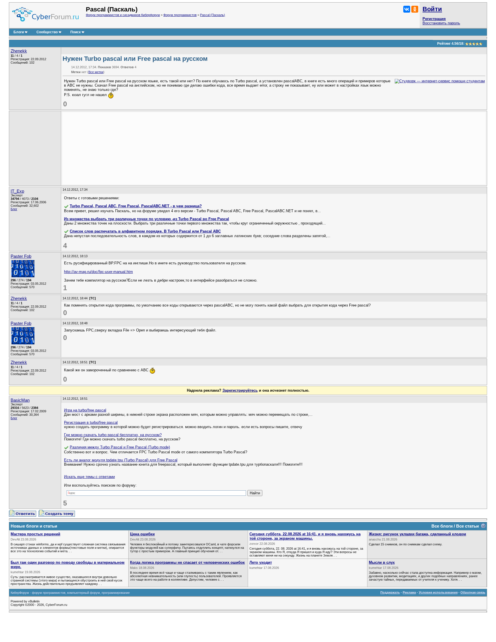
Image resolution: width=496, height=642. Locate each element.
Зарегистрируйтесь (240, 390)
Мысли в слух (382, 562)
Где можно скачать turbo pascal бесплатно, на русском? (113, 435)
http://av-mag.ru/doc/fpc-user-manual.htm (98, 272)
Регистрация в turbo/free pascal (91, 422)
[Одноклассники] (414, 9)
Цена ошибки (142, 534)
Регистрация (434, 19)
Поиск (75, 32)
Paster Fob (21, 256)
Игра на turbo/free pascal (85, 410)
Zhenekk (19, 51)
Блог (14, 209)
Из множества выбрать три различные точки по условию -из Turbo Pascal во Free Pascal (146, 219)
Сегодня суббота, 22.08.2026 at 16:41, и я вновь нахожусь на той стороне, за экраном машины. (305, 536)
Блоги (18, 32)
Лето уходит (260, 562)
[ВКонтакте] (406, 9)
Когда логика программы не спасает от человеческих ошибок (187, 562)
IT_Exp (17, 191)
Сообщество (47, 32)
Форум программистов (180, 15)
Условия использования (438, 592)
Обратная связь (472, 592)
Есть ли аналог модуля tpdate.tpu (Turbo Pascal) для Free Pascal (120, 460)
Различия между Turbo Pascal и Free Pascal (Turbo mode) (120, 447)
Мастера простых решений (35, 534)
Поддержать (390, 592)
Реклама (409, 592)
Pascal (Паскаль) (212, 15)
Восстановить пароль (441, 23)
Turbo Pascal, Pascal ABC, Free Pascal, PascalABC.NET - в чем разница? (136, 206)
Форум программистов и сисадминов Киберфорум (123, 15)
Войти (432, 9)
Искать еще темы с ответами (89, 477)
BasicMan (20, 400)
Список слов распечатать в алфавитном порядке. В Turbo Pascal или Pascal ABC (145, 231)
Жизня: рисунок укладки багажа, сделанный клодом (417, 534)
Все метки (95, 72)
